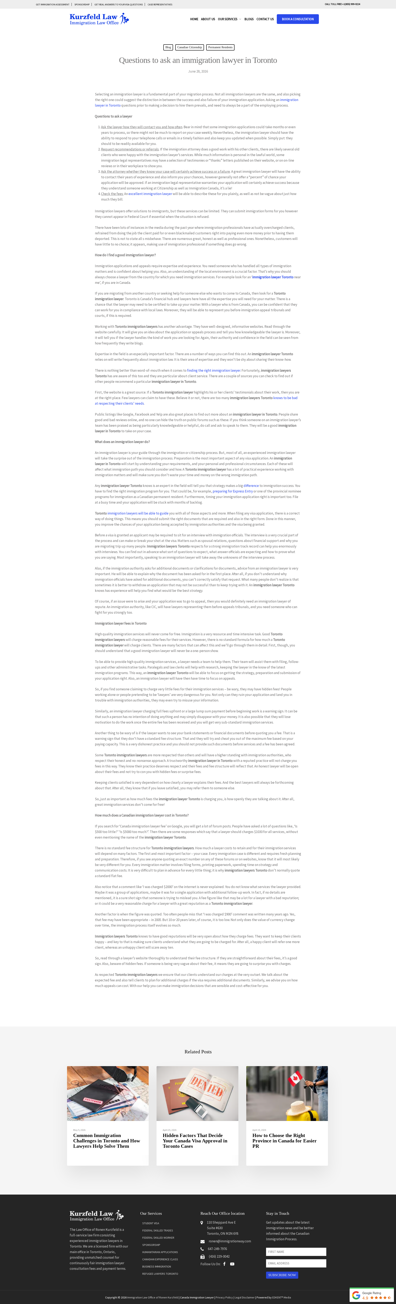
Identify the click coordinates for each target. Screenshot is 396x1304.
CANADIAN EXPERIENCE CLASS (160, 1259)
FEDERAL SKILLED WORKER (158, 1237)
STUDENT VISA (150, 1223)
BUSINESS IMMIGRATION (156, 1266)
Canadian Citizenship (189, 47)
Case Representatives (160, 4)
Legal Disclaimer (245, 1297)
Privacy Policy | (225, 1297)
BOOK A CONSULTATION (298, 19)
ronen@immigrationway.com (230, 1241)
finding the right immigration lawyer (213, 370)
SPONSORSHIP (82, 4)
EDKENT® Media (281, 1297)
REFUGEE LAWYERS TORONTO (160, 1274)
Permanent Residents (220, 47)
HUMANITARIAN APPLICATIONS (160, 1252)
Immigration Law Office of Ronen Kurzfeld (152, 1297)
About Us (208, 19)
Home (194, 19)
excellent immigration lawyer (150, 193)
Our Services (227, 19)
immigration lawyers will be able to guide (138, 513)
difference (251, 485)
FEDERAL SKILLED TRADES (157, 1230)
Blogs (249, 19)
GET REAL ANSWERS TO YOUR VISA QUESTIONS (118, 4)
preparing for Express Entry (233, 491)
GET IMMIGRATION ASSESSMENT (53, 4)
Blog (168, 47)
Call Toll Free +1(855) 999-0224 (342, 4)
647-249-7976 (217, 1248)
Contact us (265, 19)
